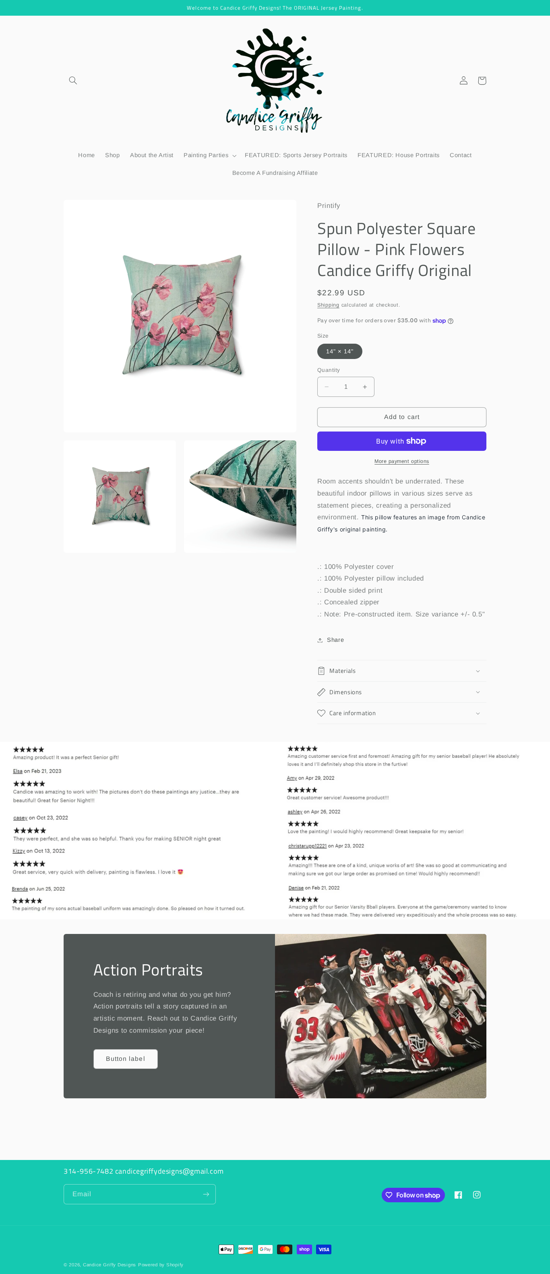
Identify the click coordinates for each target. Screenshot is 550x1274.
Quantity (328, 370)
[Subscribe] (206, 1194)
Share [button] (335, 640)
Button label (125, 1058)
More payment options (401, 461)
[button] (73, 80)
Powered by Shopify (161, 1264)
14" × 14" (340, 351)
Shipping (328, 305)
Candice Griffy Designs (109, 1264)
